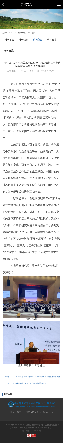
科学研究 (22, 32)
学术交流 (32, 32)
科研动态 (23, 39)
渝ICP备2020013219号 (31, 430)
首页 (14, 32)
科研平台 (9, 39)
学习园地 (51, 39)
